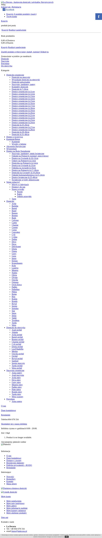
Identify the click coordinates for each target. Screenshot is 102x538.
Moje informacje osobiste (16, 508)
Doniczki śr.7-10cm (20, 89)
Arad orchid (17, 330)
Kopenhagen (17, 263)
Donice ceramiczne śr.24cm (23, 122)
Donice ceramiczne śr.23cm (23, 120)
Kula (14, 265)
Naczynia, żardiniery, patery (23, 84)
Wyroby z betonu (19, 144)
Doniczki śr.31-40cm (20, 134)
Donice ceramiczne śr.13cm (23, 96)
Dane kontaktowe (8, 410)
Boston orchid (18, 339)
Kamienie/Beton (13, 139)
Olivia (14, 275)
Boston (15, 215)
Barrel (14, 208)
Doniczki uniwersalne (21, 82)
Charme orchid (18, 342)
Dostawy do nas (18, 187)
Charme (15, 225)
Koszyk (4, 21)
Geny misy (16, 382)
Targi (14, 199)
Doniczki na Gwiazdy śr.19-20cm (26, 172)
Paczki (20, 192)
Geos (14, 256)
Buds (14, 218)
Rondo (14, 301)
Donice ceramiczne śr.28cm (23, 130)
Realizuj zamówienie (17, 30)
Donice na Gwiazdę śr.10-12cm (25, 158)
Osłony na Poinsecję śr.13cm (24, 161)
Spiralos (15, 308)
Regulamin (5, 415)
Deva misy (16, 380)
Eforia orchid (17, 346)
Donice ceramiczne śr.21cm (23, 115)
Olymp (15, 277)
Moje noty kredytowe (15, 503)
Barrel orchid (17, 337)
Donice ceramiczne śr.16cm (23, 103)
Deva (14, 244)
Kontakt (9, 481)
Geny (14, 254)
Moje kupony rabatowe (16, 510)
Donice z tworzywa (14, 137)
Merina (15, 351)
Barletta (15, 206)
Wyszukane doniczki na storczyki (26, 80)
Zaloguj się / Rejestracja (11, 7)
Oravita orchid (18, 354)
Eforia (14, 249)
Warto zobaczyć (13, 182)
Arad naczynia (18, 375)
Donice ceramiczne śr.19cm (23, 111)
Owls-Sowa (17, 284)
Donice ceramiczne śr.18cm (23, 108)
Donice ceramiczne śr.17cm (23, 106)
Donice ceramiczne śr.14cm (23, 99)
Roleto (14, 299)
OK (67, 536)
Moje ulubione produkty (16, 513)
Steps (14, 313)
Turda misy (16, 394)
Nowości (10, 477)
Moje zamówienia (13, 501)
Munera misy (17, 385)
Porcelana (5, 63)
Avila (14, 203)
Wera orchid (17, 368)
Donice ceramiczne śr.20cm (23, 113)
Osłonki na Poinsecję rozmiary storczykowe (30, 156)
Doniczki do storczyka (15, 327)
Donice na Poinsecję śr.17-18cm (25, 170)
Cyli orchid (16, 344)
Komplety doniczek (20, 87)
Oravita (15, 280)
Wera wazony (17, 397)
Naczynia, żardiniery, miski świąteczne (28, 153)
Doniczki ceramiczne (15, 75)
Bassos (15, 213)
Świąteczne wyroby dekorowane (25, 180)
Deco (14, 242)
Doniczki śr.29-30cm (20, 132)
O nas (3, 406)
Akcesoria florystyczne (16, 146)
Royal (14, 304)
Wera (14, 325)
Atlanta (15, 332)
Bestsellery (11, 479)
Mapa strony (11, 484)
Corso (14, 230)
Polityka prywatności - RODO (19, 465)
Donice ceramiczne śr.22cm (23, 118)
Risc (13, 296)
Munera (15, 270)
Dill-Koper (16, 246)
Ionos (14, 258)
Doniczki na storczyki (21, 77)
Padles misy (17, 387)
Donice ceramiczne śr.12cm (23, 94)
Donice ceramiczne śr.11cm (23, 91)
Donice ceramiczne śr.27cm (23, 127)
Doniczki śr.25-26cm (20, 125)
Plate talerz (16, 389)
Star (13, 311)
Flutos (14, 251)
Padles (14, 287)
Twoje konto (11, 16)
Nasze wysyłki (18, 189)
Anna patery (17, 373)
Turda (14, 323)
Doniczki (5, 59)
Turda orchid (17, 366)
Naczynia (5, 61)
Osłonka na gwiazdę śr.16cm (24, 168)
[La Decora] (27, 2)
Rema (14, 294)
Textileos (15, 320)
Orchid (15, 356)
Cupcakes (16, 232)
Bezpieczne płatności (15, 463)
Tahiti (14, 318)
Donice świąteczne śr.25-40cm (24, 177)
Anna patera (17, 401)
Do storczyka (6, 66)
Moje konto (6, 496)
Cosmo (15, 227)
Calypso (15, 220)
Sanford (15, 361)
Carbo (14, 223)
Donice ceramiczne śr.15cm (23, 101)
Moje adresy (11, 506)
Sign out (4, 517)
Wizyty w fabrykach (20, 184)
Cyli (13, 234)
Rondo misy (17, 392)
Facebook (9, 9)
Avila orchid (17, 335)
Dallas (14, 239)
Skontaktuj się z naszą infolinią (14, 424)
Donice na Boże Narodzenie (18, 151)
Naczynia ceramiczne (15, 370)
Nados (14, 273)
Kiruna (15, 261)
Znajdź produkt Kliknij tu (25, 52)
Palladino (16, 289)
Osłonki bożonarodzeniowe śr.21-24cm (28, 175)
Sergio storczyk (18, 363)
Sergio (14, 306)
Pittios (14, 292)
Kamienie (16, 141)
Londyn (15, 268)
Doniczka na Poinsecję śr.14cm (25, 163)
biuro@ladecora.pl (19, 531)
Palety (19, 194)
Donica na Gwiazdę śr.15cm (23, 165)
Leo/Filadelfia (17, 349)
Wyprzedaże (11, 149)
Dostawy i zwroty (13, 460)
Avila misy (16, 377)
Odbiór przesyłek (24, 196)
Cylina (14, 237)
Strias (14, 315)
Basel (14, 211)
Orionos (15, 282)
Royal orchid (17, 358)
